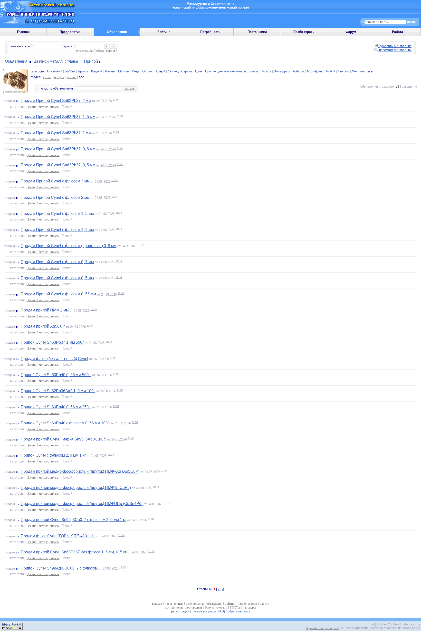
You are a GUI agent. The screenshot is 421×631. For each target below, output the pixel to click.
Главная (23, 32)
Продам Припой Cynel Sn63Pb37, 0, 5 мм (58, 165)
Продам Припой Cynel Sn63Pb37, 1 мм (56, 133)
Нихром (343, 71)
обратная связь (239, 611)
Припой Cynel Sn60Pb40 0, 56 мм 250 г (56, 407)
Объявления (16, 61)
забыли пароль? (106, 50)
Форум (350, 32)
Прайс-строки (304, 32)
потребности (174, 607)
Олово (147, 71)
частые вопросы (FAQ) (208, 611)
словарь (221, 607)
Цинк (198, 71)
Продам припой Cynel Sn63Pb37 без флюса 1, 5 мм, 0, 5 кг (73, 552)
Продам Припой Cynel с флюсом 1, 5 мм (57, 213)
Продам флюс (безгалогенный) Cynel (54, 359)
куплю (47, 77)
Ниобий (330, 71)
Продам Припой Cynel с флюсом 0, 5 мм (57, 278)
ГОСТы (235, 607)
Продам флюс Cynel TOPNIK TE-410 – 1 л (58, 536)
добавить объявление (394, 46)
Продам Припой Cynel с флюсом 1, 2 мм (57, 230)
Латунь (110, 71)
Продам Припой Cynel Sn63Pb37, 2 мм (56, 101)
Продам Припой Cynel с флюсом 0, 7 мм (57, 262)
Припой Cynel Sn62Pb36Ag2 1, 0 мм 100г (58, 391)
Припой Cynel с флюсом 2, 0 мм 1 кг (53, 455)
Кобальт (298, 71)
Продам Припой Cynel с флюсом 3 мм (55, 181)
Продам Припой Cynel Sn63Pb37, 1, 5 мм (58, 117)
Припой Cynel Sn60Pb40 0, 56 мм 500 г (56, 375)
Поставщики (257, 32)
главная (157, 603)
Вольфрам (282, 71)
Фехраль (358, 71)
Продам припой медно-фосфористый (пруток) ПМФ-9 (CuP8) (76, 488)
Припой (91, 61)
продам (59, 77)
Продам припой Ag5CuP (43, 326)
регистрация (84, 50)
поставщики (193, 607)
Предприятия (70, 32)
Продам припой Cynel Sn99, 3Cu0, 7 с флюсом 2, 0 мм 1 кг (73, 520)
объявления (214, 603)
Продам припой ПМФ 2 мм (45, 310)
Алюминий (54, 71)
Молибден (314, 71)
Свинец (173, 71)
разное (71, 77)
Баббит (70, 71)
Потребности (210, 32)
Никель (265, 71)
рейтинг (230, 603)
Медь (136, 71)
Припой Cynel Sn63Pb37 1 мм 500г (53, 343)
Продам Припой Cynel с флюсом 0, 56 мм (58, 294)
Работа (397, 32)
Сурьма (186, 71)
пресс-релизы (174, 603)
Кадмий (96, 71)
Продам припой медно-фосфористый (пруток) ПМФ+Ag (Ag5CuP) (80, 472)
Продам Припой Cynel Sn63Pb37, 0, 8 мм (58, 149)
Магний (123, 71)
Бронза (83, 71)
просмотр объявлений (394, 50)
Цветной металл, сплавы (55, 61)
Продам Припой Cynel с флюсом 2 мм (55, 197)
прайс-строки (248, 603)
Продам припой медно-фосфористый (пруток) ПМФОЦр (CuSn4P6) (82, 504)
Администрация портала (322, 628)
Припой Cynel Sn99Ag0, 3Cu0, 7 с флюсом (59, 568)
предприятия (195, 603)
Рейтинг (163, 32)
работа (264, 603)
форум (209, 607)
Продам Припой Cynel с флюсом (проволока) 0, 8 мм (68, 246)
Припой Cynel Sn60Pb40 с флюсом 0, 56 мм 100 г (65, 423)
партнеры (249, 607)
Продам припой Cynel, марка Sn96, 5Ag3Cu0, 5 (63, 439)
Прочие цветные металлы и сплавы (231, 71)
